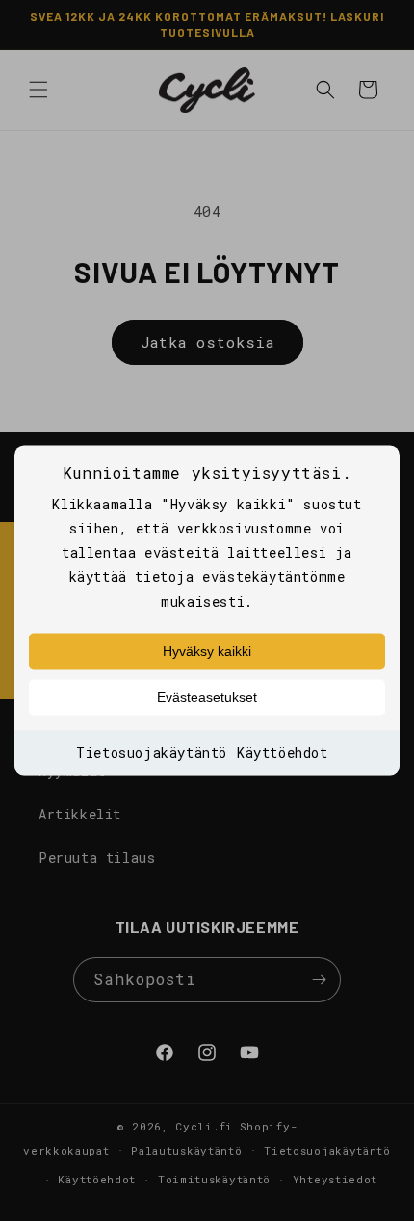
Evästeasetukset (207, 697)
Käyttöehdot (282, 752)
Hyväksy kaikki (207, 651)
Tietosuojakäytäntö (151, 752)
